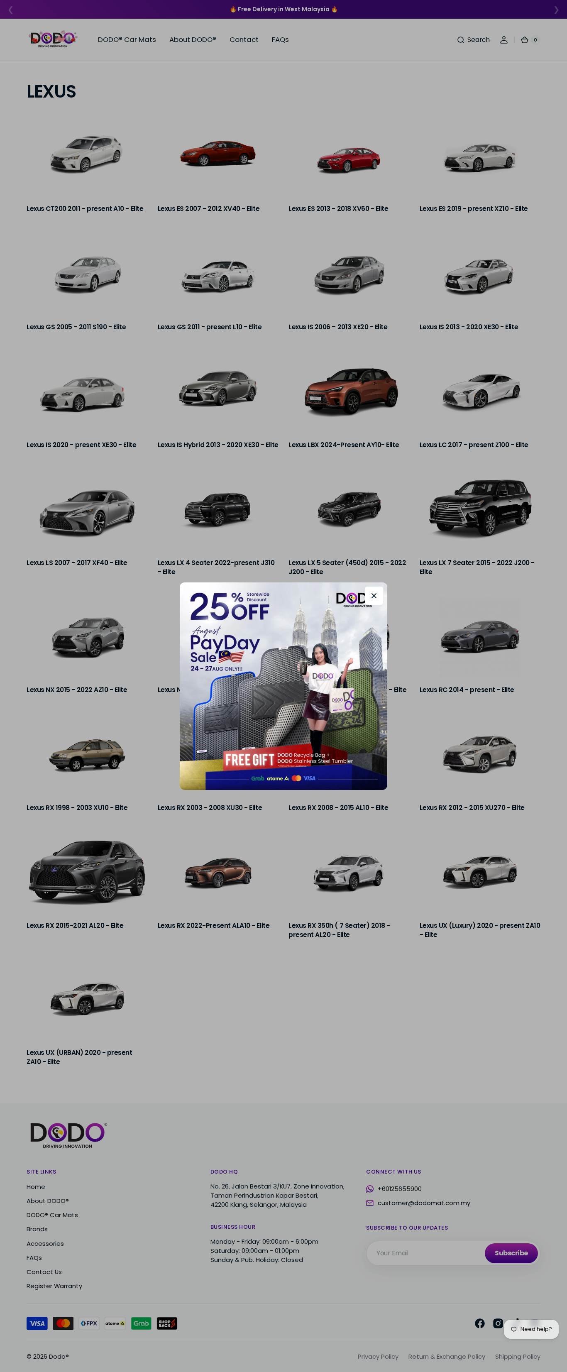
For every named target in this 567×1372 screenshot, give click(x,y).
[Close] (374, 596)
